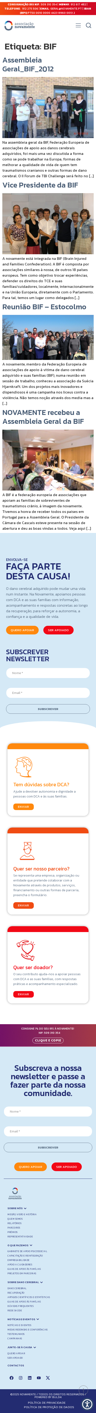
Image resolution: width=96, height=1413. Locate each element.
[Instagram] (20, 1378)
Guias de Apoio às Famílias (24, 1269)
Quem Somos (15, 1219)
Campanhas (14, 1338)
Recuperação (15, 1293)
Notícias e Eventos (19, 1325)
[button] (78, 27)
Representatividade (20, 1236)
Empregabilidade (18, 1260)
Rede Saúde (14, 1310)
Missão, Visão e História (22, 1214)
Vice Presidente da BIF (40, 185)
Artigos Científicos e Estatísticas (28, 1297)
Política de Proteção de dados (49, 1407)
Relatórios (14, 1223)
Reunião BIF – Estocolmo (44, 306)
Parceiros (13, 1227)
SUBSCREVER (48, 709)
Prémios (12, 1232)
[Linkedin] (30, 1378)
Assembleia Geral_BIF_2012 (28, 64)
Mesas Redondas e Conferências (27, 1329)
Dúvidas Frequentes (20, 1306)
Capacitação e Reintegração (25, 1255)
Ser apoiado (15, 1358)
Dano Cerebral (17, 1288)
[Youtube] (39, 1378)
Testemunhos (16, 1334)
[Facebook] (11, 1378)
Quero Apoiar (16, 1353)
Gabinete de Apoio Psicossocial (27, 1251)
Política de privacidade (46, 1402)
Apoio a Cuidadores (19, 1264)
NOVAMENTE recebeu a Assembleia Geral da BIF (43, 417)
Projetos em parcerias (21, 1273)
